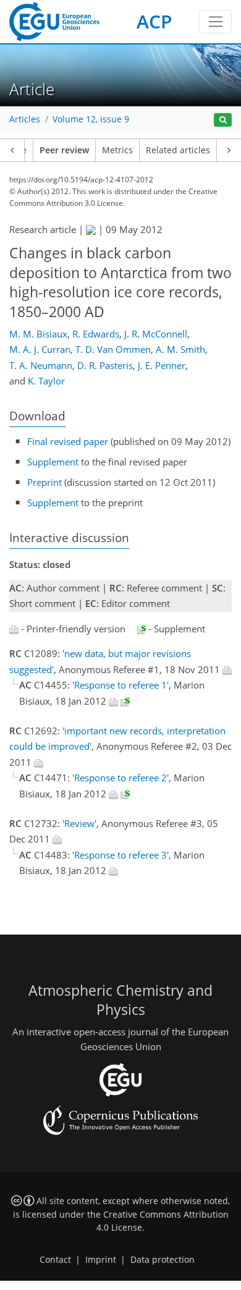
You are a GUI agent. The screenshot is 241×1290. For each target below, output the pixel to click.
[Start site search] (223, 120)
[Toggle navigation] (215, 21)
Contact (55, 1259)
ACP (154, 21)
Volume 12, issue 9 (91, 119)
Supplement (52, 462)
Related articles (178, 150)
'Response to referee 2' (120, 777)
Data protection (162, 1259)
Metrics (117, 150)
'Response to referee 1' (120, 685)
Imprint (100, 1259)
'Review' (79, 823)
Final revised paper (67, 441)
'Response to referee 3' (120, 855)
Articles (24, 119)
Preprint (44, 482)
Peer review (64, 150)
